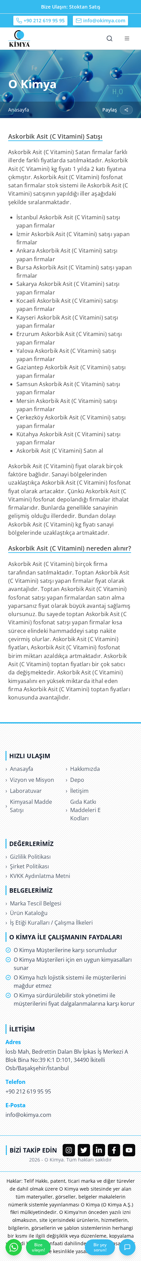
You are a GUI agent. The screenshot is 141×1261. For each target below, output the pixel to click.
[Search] (109, 38)
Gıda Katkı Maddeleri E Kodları (83, 810)
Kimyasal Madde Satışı (28, 806)
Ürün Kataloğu (26, 913)
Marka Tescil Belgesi (33, 903)
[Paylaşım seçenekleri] (126, 109)
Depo (75, 780)
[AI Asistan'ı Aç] (127, 1247)
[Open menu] (127, 38)
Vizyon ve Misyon (29, 780)
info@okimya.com (104, 20)
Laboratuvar (23, 791)
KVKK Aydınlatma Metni (37, 876)
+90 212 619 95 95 (44, 20)
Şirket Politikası (27, 866)
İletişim (77, 791)
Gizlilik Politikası (28, 856)
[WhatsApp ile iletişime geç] (13, 1247)
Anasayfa (18, 109)
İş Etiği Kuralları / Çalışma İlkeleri (49, 922)
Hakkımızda (83, 769)
